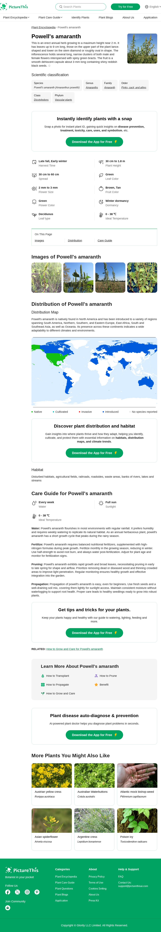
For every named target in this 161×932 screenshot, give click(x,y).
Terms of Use (96, 882)
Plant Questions (64, 888)
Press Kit (94, 900)
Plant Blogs (106, 17)
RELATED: (67, 649)
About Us (128, 17)
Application (150, 17)
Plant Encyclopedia (43, 27)
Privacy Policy (97, 876)
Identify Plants (80, 17)
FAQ (120, 876)
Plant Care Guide (65, 882)
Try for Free (125, 6)
